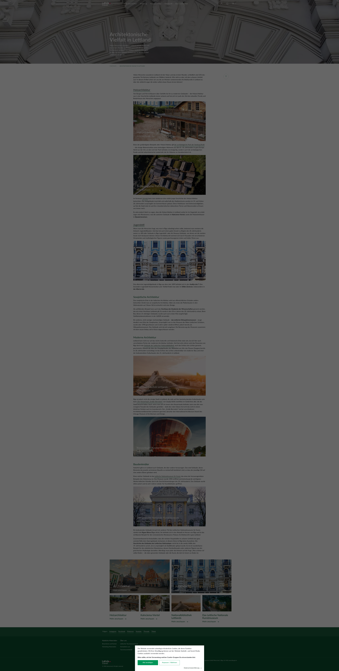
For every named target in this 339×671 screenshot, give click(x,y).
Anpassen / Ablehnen (169, 662)
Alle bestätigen (148, 662)
